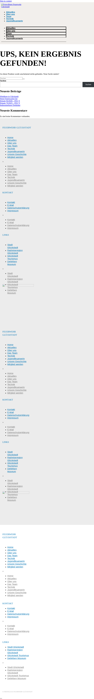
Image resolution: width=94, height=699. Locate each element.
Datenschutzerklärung (18, 208)
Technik (10, 19)
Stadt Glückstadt (12, 246)
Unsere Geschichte (16, 154)
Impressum (12, 211)
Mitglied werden (15, 157)
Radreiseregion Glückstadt (15, 251)
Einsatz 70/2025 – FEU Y (10, 103)
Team (8, 16)
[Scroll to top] (1, 698)
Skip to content (6, 1)
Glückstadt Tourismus (12, 257)
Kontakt (11, 202)
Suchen (3, 81)
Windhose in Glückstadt (9, 96)
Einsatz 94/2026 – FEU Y (10, 101)
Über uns (10, 14)
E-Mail (10, 205)
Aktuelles (10, 12)
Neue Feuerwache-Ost (8, 99)
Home (10, 137)
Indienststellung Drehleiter (10, 105)
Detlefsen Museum (12, 263)
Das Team (12, 146)
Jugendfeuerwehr (14, 21)
